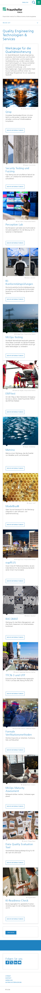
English (25, 2)
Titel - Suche (33, 2)
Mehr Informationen (15, 130)
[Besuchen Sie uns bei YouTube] (19, 962)
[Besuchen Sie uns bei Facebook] (7, 962)
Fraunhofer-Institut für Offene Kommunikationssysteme (19, 16)
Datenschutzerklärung (13, 982)
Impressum (8, 980)
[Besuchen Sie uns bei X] (11, 962)
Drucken (11, 932)
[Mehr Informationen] (20, 93)
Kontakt (8, 978)
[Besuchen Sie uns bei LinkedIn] (15, 962)
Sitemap (8, 976)
